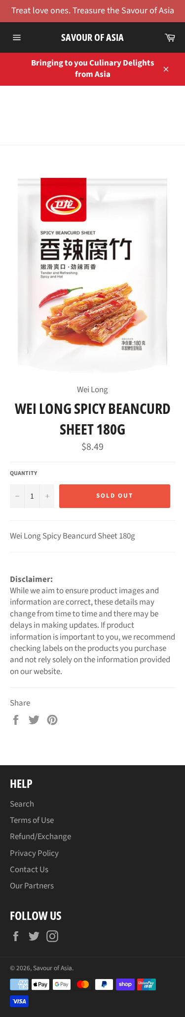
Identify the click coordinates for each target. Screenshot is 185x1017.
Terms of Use (32, 820)
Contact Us (29, 870)
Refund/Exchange (40, 837)
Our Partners (32, 886)
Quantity (23, 473)
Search (22, 804)
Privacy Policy (34, 853)
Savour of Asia (92, 37)
